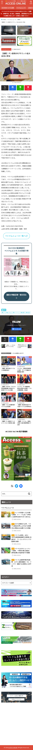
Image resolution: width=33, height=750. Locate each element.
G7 (4, 312)
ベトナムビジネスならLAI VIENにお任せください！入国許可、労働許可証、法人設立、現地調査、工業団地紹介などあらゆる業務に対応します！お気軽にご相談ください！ (16, 14)
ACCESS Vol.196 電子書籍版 (16, 431)
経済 (29, 312)
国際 (19, 19)
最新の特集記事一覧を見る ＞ (16, 296)
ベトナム (17, 312)
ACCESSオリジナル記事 (8, 8)
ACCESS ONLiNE (12, 747)
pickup (10, 312)
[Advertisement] (16, 723)
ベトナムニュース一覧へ (15, 236)
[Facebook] (16, 329)
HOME (4, 19)
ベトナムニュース (21, 8)
